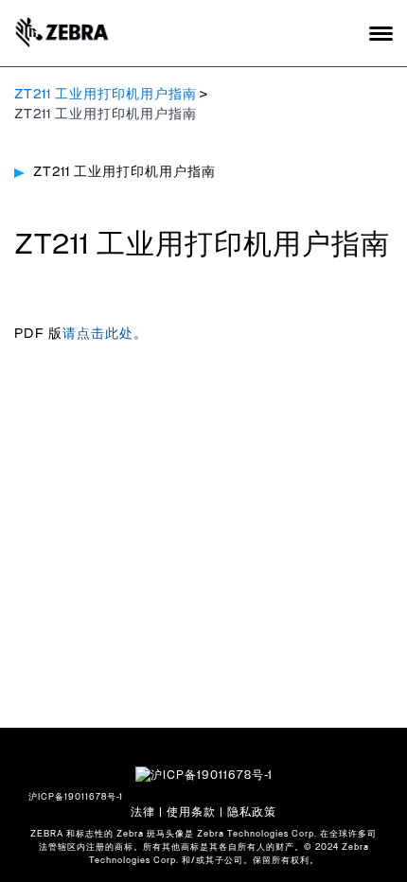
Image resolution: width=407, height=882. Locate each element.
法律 (143, 812)
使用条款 (191, 812)
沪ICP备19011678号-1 (75, 797)
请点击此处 (97, 334)
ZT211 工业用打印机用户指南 (105, 94)
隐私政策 (251, 812)
